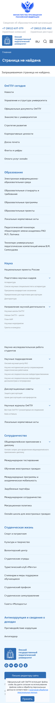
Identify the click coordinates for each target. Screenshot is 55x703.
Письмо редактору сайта (25, 675)
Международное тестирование (21, 460)
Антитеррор (10, 636)
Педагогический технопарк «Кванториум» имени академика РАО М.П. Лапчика (25, 231)
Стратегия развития (15, 125)
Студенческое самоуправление (21, 595)
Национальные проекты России (21, 269)
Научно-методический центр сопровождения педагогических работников (23, 368)
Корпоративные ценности (18, 133)
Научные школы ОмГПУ (14, 311)
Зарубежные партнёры (17, 488)
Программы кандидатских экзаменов (20, 291)
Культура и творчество (17, 542)
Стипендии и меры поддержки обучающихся (21, 577)
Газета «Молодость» (15, 603)
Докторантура (10, 299)
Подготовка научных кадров (20, 277)
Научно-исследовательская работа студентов (24, 349)
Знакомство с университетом (20, 117)
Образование (13, 172)
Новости (9, 92)
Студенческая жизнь (18, 527)
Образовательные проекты (19, 210)
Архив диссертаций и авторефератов (20, 397)
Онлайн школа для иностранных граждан (27, 513)
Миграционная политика (18, 505)
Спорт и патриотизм (15, 533)
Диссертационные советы (18, 388)
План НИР (8, 319)
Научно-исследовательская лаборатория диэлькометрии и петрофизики (22, 379)
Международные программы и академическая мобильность (21, 478)
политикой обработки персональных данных (32, 691)
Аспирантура (10, 282)
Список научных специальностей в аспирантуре (25, 286)
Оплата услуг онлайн (15, 158)
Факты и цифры (13, 150)
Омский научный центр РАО (16, 363)
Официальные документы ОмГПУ (22, 108)
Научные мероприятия (13, 323)
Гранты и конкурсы (12, 328)
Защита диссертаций (13, 393)
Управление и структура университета (25, 100)
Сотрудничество (15, 435)
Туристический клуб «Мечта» (20, 567)
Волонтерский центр (15, 550)
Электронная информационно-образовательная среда (21, 180)
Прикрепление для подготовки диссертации (23, 295)
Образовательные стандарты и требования (21, 192)
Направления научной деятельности (24, 306)
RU (37, 41)
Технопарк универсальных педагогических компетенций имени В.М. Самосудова (27, 246)
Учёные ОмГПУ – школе (14, 315)
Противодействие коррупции (20, 628)
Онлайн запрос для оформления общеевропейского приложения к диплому (26, 451)
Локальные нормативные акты (21, 218)
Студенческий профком (17, 587)
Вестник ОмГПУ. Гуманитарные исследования (24, 410)
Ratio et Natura (10, 414)
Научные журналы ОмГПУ (18, 405)
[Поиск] (45, 41)
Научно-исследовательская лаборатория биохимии (26, 374)
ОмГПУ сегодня (15, 85)
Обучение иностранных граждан (22, 468)
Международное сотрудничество (22, 497)
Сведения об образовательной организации (27, 22)
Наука (8, 263)
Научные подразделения (18, 358)
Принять (27, 699)
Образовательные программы (21, 202)
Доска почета (12, 142)
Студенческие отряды (16, 558)
